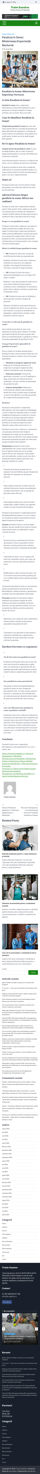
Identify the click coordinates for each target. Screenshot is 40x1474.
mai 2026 (5, 1139)
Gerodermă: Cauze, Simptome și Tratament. (24, 1093)
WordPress (31, 1471)
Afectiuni (4, 1227)
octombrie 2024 (7, 1197)
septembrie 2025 (7, 1157)
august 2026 (6, 1129)
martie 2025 (5, 1179)
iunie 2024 (5, 1207)
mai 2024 (5, 1211)
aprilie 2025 (5, 1175)
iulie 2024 (5, 1204)
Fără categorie (6, 1234)
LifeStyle (4, 1238)
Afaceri (4, 1223)
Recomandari (6, 1245)
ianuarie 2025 (6, 1186)
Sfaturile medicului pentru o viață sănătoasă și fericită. (19, 855)
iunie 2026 (5, 1136)
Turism (4, 1259)
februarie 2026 (6, 1146)
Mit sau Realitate (7, 1241)
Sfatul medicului (8, 34)
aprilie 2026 (5, 1143)
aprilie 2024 (5, 1214)
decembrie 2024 (7, 1189)
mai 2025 (4, 1171)
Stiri (3, 1256)
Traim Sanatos (20, 7)
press (7, 1341)
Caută (4, 969)
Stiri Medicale (7, 1416)
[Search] (36, 23)
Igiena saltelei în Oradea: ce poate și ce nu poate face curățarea (20, 1337)
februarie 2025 (6, 1182)
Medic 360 (6, 1413)
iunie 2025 (5, 1168)
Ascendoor (13, 1471)
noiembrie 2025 (6, 1154)
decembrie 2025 (7, 1150)
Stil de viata (5, 1252)
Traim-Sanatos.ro (8, 1273)
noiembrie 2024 (7, 1193)
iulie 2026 (5, 1132)
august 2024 (6, 1200)
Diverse (4, 1230)
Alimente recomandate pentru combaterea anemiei (18, 904)
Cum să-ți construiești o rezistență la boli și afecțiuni (19, 954)
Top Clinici (6, 1411)
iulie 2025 (5, 1164)
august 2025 (5, 1161)
